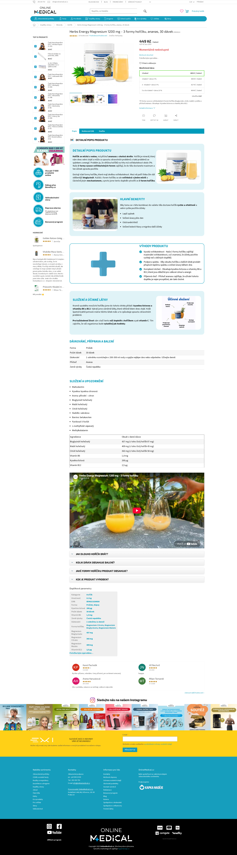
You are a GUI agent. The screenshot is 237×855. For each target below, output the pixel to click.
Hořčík (89, 594)
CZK (190, 2)
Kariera (106, 799)
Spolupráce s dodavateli (112, 802)
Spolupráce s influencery (112, 806)
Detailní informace (146, 108)
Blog (106, 2)
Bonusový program (110, 793)
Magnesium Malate (107, 628)
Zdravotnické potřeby (41, 774)
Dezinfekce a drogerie (41, 784)
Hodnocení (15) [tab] (88, 131)
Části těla (36, 793)
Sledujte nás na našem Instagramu (122, 700)
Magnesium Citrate (95, 625)
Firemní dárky (118, 2)
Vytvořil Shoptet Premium (169, 839)
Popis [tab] (74, 131)
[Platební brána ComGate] (168, 830)
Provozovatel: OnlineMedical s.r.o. (80, 789)
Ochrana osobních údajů (112, 780)
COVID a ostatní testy (41, 777)
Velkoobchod (93, 2)
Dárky (35, 796)
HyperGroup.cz (123, 849)
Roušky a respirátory (40, 780)
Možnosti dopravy (110, 777)
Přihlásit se (130, 750)
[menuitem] (44, 18)
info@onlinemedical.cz (81, 783)
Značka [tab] (102, 131)
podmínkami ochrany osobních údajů (158, 744)
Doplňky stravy (38, 787)
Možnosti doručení (146, 55)
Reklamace (107, 790)
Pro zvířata (37, 802)
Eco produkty (38, 799)
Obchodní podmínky (110, 784)
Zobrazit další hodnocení (194, 693)
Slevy (35, 806)
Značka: (116, 35)
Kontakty (106, 774)
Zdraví (35, 790)
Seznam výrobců (109, 787)
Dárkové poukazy (135, 2)
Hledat (142, 11)
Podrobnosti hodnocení (98, 36)
